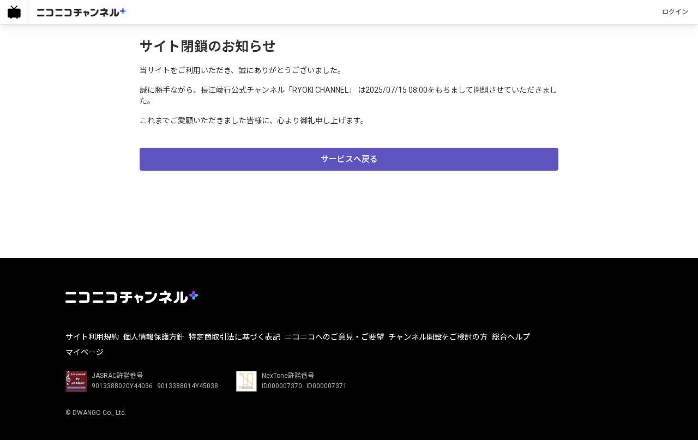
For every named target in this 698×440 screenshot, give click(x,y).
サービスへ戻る (349, 159)
